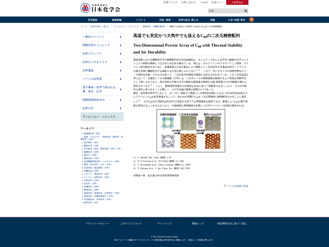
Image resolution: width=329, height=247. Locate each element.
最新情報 (117, 20)
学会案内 (93, 20)
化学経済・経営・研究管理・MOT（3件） (103, 148)
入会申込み (237, 2)
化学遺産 (88, 70)
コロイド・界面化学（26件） (97, 174)
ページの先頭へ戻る (237, 186)
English (204, 2)
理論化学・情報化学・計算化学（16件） (102, 193)
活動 (212, 20)
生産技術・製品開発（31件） (97, 168)
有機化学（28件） (92, 186)
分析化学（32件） (92, 180)
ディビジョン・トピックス (126, 26)
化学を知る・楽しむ (188, 20)
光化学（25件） (91, 183)
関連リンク (198, 223)
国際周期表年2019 (94, 99)
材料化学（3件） (91, 202)
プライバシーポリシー (97, 223)
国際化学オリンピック (96, 45)
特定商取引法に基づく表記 (231, 223)
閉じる (251, 20)
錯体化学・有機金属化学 (154, 26)
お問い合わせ (188, 2)
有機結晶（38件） (92, 171)
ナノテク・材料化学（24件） (97, 177)
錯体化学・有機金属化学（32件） (99, 196)
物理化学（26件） (92, 190)
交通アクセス (170, 2)
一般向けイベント (94, 36)
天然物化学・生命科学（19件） (98, 199)
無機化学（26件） (92, 152)
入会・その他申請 (236, 20)
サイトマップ (164, 223)
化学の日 (88, 108)
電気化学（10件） (92, 158)
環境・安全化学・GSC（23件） (98, 164)
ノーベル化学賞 (92, 78)
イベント (141, 20)
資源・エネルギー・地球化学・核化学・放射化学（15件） (102, 138)
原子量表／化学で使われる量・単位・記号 (99, 89)
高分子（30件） (91, 155)
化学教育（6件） (91, 142)
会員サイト (218, 2)
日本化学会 (100, 8)
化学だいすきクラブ (95, 62)
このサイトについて (131, 223)
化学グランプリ (92, 53)
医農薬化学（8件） (92, 133)
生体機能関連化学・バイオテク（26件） (102, 161)
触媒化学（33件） (92, 145)
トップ (84, 26)
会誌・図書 (164, 20)
